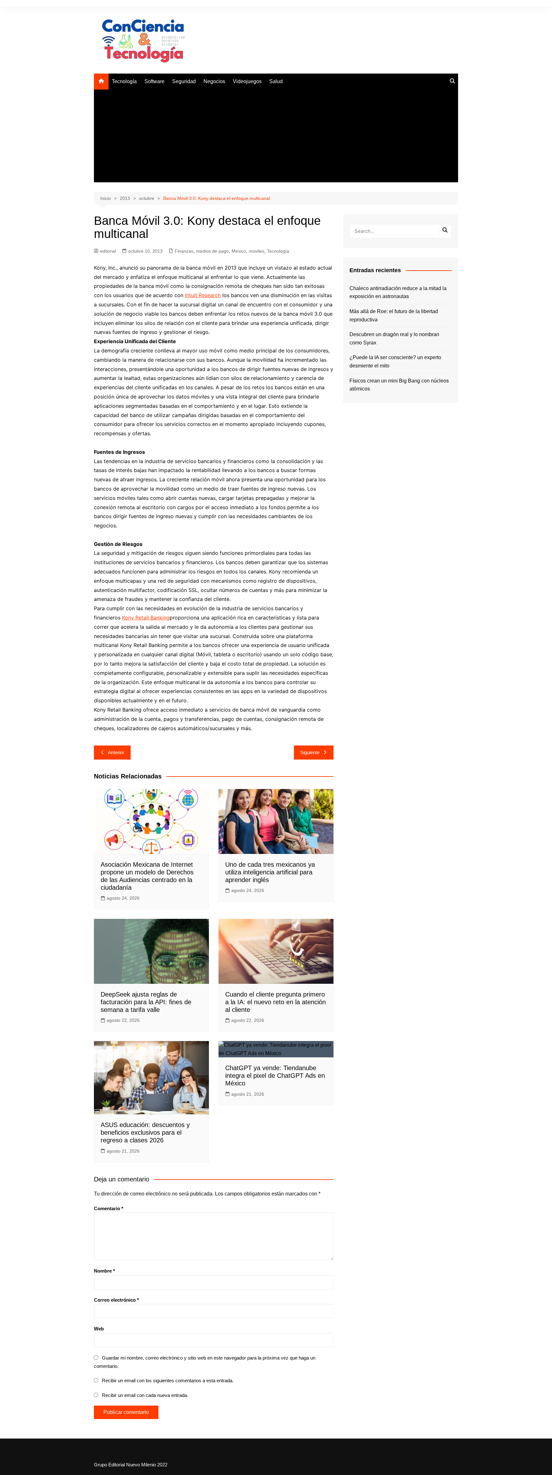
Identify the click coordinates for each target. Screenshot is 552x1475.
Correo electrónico (116, 1300)
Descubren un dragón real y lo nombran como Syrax (394, 338)
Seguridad (184, 81)
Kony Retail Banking (146, 617)
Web (99, 1328)
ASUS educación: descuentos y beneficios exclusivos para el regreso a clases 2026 (145, 1132)
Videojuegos (247, 81)
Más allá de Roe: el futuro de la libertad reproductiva (393, 315)
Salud (276, 81)
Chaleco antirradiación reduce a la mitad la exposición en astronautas (398, 292)
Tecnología (124, 81)
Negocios (214, 81)
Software (154, 81)
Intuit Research (203, 295)
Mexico (239, 251)
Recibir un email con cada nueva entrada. (145, 1395)
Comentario (108, 1208)
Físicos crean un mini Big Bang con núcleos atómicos (399, 385)
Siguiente (309, 752)
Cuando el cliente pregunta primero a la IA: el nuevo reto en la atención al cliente (275, 1002)
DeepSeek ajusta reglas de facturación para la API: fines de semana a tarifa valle (146, 1002)
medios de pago (212, 251)
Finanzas (184, 251)
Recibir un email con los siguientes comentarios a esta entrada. (168, 1380)
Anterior (116, 752)
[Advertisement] (276, 137)
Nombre (104, 1271)
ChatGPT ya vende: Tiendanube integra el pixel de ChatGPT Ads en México (275, 1075)
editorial (108, 251)
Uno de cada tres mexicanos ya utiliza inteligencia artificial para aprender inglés (270, 872)
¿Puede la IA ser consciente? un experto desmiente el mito (395, 361)
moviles (256, 251)
